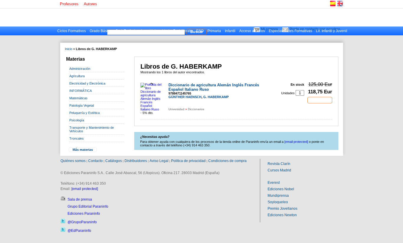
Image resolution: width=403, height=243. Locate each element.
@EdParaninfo (79, 231)
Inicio (68, 49)
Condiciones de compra (227, 161)
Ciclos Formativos (71, 31)
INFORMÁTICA (80, 90)
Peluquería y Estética (84, 113)
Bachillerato (182, 31)
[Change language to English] (340, 7)
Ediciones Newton (282, 215)
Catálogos (113, 161)
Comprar (319, 99)
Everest (274, 183)
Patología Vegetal (81, 105)
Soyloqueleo (278, 202)
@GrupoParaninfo (82, 222)
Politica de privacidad (188, 161)
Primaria (214, 31)
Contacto (95, 161)
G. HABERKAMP (216, 97)
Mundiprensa (278, 196)
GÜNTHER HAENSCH (185, 97)
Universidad (159, 31)
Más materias (83, 149)
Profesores (69, 4)
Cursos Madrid (279, 170)
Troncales (76, 138)
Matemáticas (78, 98)
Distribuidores (135, 161)
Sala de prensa (80, 199)
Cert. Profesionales (130, 31)
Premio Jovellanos (282, 208)
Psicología (76, 120)
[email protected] (84, 189)
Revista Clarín (279, 164)
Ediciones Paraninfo (84, 213)
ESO (200, 31)
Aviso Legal (159, 161)
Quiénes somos (73, 161)
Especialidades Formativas (290, 31)
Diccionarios (196, 109)
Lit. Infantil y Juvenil (331, 31)
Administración (79, 68)
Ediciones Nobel (281, 189)
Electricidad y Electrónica (87, 83)
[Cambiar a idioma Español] (332, 7)
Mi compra (269, 29)
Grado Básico (101, 31)
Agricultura (77, 76)
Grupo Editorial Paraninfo (88, 206)
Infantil (230, 31)
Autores (90, 4)
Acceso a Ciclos (252, 31)
